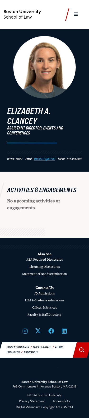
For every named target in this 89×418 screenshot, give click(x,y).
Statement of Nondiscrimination (44, 274)
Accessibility (61, 401)
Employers (13, 352)
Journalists (31, 352)
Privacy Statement (32, 401)
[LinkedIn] (64, 330)
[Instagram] (25, 330)
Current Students (18, 347)
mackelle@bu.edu (44, 159)
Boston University (44, 371)
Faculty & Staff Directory (44, 314)
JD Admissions (44, 293)
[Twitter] (38, 330)
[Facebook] (51, 330)
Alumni (59, 347)
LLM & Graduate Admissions (44, 300)
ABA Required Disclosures (44, 259)
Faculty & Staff (42, 347)
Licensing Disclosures (44, 266)
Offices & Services (44, 307)
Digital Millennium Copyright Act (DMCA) (44, 407)
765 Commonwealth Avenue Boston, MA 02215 (44, 384)
